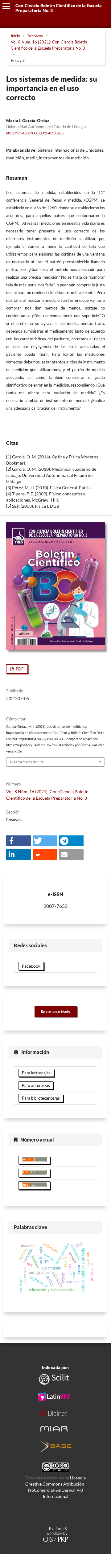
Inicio (15, 35)
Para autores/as (36, 1085)
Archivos (35, 35)
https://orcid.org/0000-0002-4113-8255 (35, 133)
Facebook (31, 966)
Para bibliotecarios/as (41, 1098)
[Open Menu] (6, 6)
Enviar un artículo (55, 1011)
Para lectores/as (36, 1072)
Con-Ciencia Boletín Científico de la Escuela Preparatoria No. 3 (58, 8)
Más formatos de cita (26, 762)
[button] (18, 840)
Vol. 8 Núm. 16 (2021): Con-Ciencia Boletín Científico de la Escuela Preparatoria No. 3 (49, 45)
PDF (19, 668)
